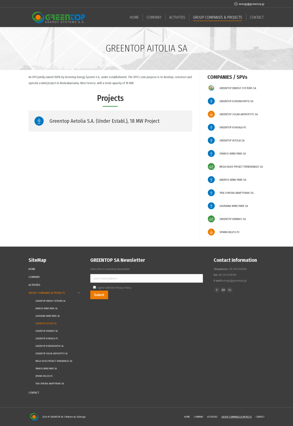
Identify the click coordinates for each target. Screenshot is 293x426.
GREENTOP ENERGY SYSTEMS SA (237, 88)
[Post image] (211, 88)
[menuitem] (134, 17)
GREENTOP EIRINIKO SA (232, 219)
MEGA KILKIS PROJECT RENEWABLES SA (241, 166)
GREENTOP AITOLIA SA (232, 140)
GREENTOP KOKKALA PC (232, 127)
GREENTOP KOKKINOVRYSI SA (236, 101)
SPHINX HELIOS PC (229, 232)
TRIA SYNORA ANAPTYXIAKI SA (236, 192)
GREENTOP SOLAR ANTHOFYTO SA (238, 114)
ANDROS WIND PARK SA (232, 179)
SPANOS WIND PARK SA (232, 153)
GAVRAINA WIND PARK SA (233, 206)
